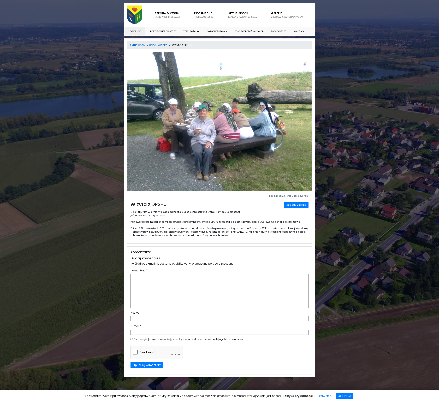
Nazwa (135, 313)
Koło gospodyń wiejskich (249, 31)
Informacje (204, 14)
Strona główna (167, 14)
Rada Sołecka (158, 45)
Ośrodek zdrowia (217, 31)
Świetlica (299, 31)
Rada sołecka (278, 31)
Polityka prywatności (298, 396)
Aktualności (242, 14)
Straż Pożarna (191, 31)
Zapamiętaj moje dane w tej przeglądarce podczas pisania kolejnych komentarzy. (188, 339)
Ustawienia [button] (324, 396)
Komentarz (139, 270)
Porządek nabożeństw (163, 31)
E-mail (135, 326)
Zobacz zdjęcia (296, 205)
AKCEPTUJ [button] (344, 396)
